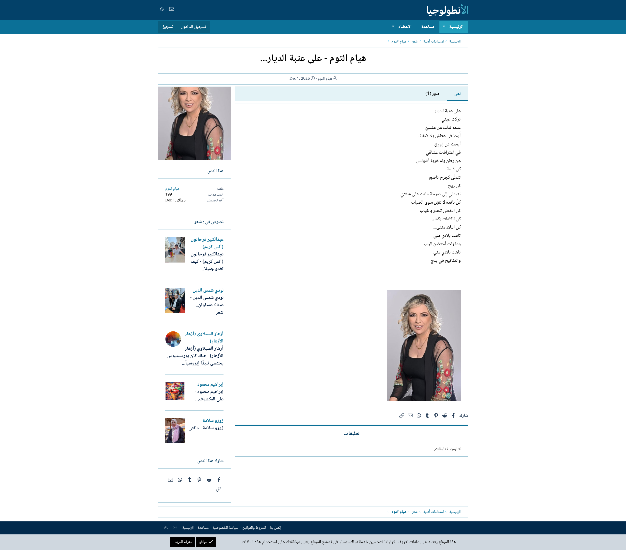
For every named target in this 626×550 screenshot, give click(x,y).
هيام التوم (325, 79)
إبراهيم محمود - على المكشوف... (209, 396)
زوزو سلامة (213, 421)
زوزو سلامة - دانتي (206, 428)
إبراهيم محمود (210, 385)
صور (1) (432, 94)
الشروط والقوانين (254, 528)
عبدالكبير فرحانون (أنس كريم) (207, 243)
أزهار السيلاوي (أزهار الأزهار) (204, 338)
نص (457, 94)
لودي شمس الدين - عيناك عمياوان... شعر (207, 305)
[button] (443, 27)
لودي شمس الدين (208, 290)
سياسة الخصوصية (225, 528)
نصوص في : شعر (209, 222)
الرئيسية (456, 27)
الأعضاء (405, 27)
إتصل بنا (275, 528)
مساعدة (428, 27)
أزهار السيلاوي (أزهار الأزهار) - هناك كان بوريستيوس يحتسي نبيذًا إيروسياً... (195, 356)
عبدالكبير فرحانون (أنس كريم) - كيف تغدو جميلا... (207, 261)
